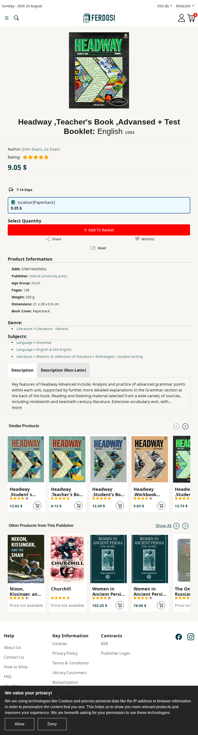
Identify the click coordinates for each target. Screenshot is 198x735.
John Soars (32, 149)
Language (24, 342)
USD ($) (163, 6)
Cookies (59, 643)
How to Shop (16, 666)
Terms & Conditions (70, 663)
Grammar (44, 342)
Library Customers (69, 672)
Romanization (65, 682)
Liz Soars (52, 149)
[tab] (22, 370)
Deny (52, 724)
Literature (24, 328)
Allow (19, 724)
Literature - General (52, 328)
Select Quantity (24, 221)
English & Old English (54, 349)
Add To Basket (100, 230)
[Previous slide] (176, 426)
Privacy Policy (65, 653)
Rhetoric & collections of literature (64, 356)
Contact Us (14, 657)
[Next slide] (185, 426)
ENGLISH (183, 6)
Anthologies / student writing (119, 356)
